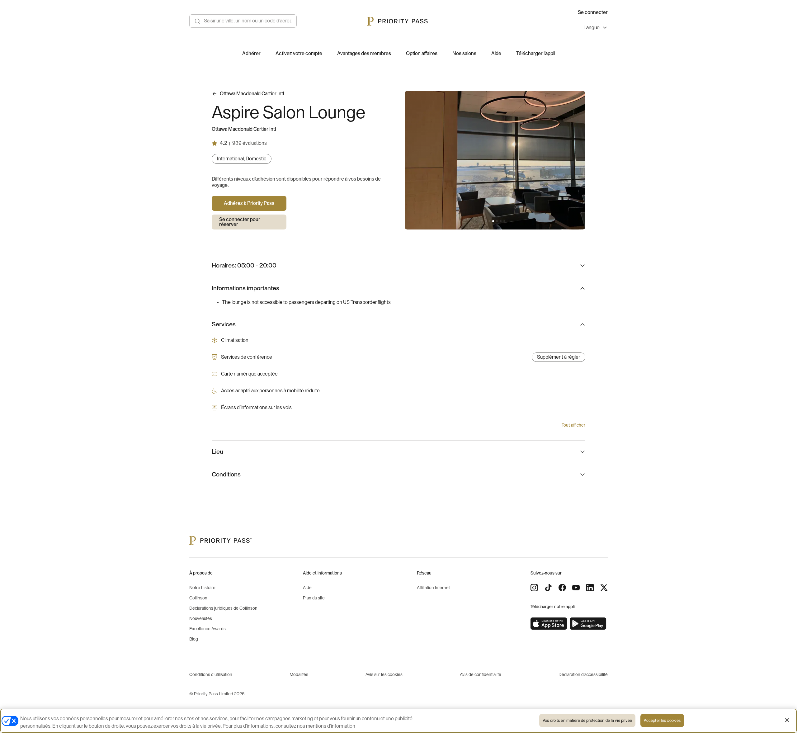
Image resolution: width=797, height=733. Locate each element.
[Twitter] (604, 587)
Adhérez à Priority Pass (249, 203)
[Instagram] (534, 587)
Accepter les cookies (662, 720)
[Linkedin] (590, 587)
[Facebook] (562, 587)
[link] (549, 623)
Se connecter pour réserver (239, 222)
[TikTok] (548, 587)
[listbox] (595, 28)
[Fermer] (787, 720)
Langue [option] (591, 27)
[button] (486, 221)
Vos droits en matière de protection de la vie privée (587, 720)
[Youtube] (576, 587)
